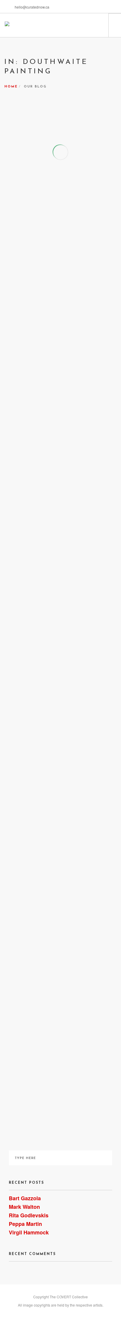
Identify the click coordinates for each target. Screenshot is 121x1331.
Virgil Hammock (29, 1232)
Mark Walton (24, 1207)
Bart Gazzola (25, 1198)
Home (11, 86)
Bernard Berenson (31, 555)
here (77, 685)
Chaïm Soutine (79, 799)
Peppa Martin (25, 1224)
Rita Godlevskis (28, 1215)
